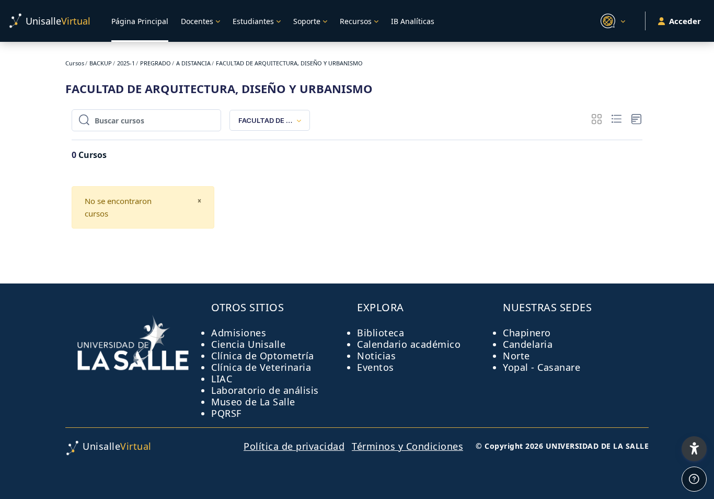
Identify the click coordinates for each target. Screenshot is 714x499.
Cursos (74, 63)
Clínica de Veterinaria (261, 367)
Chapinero (527, 332)
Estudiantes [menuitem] (253, 21)
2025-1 (126, 63)
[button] (611, 20)
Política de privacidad (294, 446)
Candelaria (527, 344)
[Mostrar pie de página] (694, 479)
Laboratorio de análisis (265, 390)
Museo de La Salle (253, 401)
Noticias (376, 355)
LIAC (221, 378)
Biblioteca (380, 332)
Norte (516, 355)
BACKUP (100, 63)
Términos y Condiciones (407, 446)
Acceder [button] (685, 21)
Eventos (375, 367)
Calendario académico (408, 344)
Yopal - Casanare (541, 367)
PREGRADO (155, 63)
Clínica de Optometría (262, 355)
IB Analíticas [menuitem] (412, 21)
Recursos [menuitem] (356, 21)
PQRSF (226, 413)
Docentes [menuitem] (197, 21)
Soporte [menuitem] (306, 21)
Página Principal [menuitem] (139, 21)
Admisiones (238, 332)
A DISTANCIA (193, 63)
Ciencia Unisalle (248, 344)
